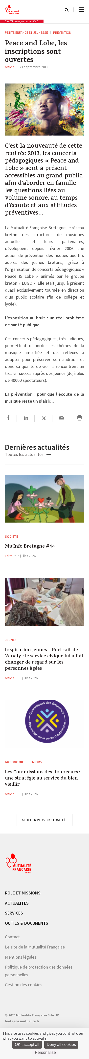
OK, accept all (27, 1044)
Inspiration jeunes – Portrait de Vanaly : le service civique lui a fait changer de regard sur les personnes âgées (44, 659)
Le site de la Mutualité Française (35, 947)
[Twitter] (43, 418)
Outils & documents (26, 923)
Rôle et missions (23, 893)
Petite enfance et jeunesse (26, 32)
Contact (12, 937)
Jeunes (11, 640)
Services (14, 913)
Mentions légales (20, 957)
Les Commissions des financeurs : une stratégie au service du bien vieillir (42, 778)
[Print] (79, 418)
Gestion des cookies (23, 984)
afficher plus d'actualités (44, 820)
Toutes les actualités (24, 454)
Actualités (17, 903)
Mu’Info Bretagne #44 (30, 547)
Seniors (35, 762)
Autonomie (14, 762)
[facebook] (8, 418)
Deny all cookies (61, 1044)
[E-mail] (61, 418)
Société (11, 536)
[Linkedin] (26, 418)
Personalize (45, 1052)
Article (10, 67)
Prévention (62, 32)
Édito (9, 556)
